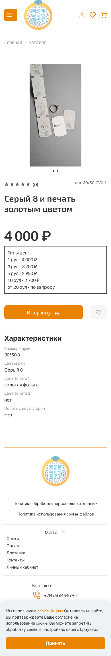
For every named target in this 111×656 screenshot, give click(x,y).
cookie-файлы (50, 610)
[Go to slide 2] (57, 171)
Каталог (37, 42)
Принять (55, 643)
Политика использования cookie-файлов (55, 513)
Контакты (16, 559)
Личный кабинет (22, 567)
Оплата (13, 545)
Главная (13, 42)
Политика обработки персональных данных (55, 503)
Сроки (13, 538)
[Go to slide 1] (53, 171)
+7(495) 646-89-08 (61, 595)
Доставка (16, 552)
